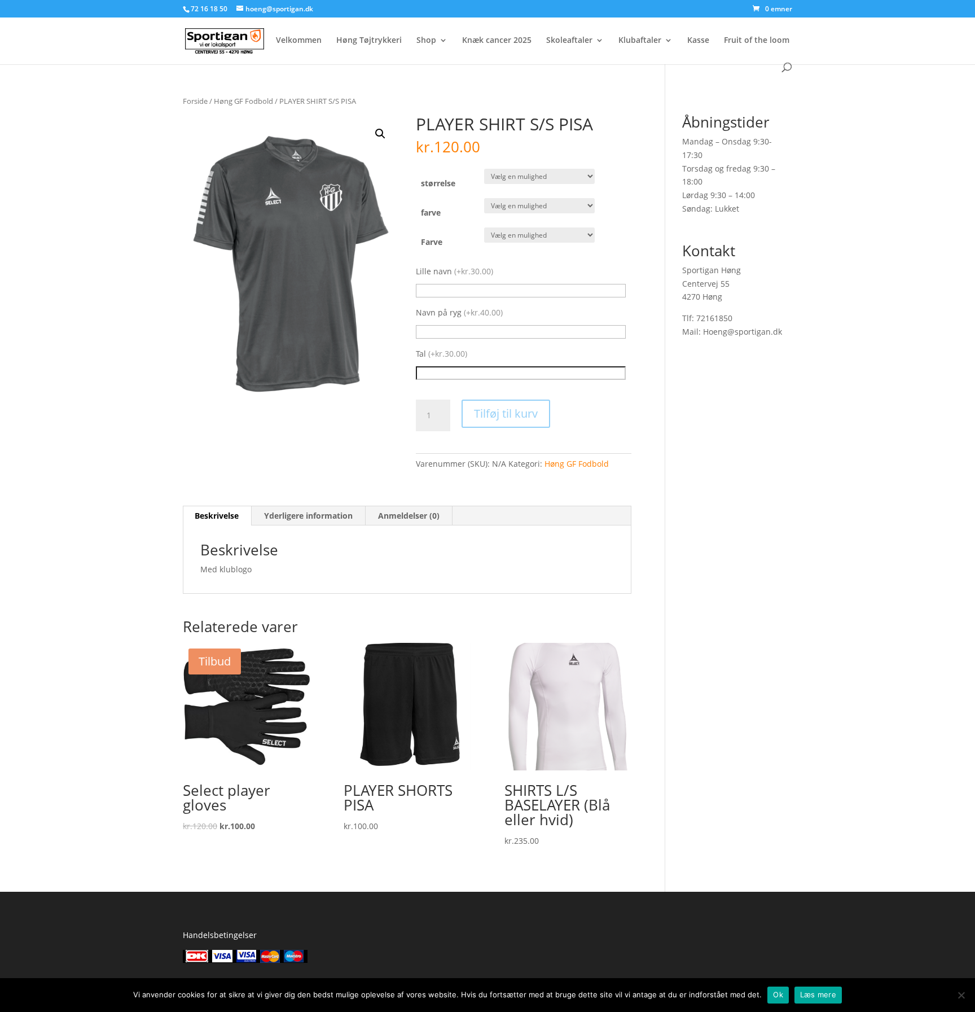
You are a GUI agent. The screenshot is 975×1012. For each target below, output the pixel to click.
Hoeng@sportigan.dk (742, 331)
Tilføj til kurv (506, 413)
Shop (426, 40)
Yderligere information (308, 515)
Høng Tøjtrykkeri (369, 40)
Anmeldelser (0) (409, 515)
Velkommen (299, 40)
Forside (195, 101)
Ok (778, 994)
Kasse (698, 40)
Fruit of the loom (756, 40)
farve (431, 212)
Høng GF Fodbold (243, 101)
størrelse (438, 183)
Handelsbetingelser (220, 935)
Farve (431, 241)
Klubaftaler (639, 40)
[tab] (217, 515)
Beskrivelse (217, 515)
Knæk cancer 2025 (497, 40)
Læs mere (818, 994)
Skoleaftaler (569, 40)
